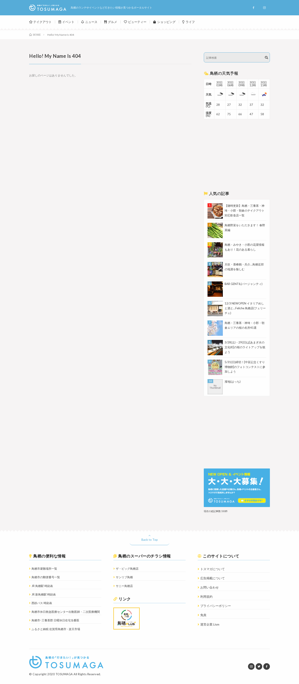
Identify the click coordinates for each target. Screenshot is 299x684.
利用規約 (206, 596)
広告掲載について (212, 578)
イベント (68, 22)
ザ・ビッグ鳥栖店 (127, 568)
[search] (266, 58)
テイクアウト (42, 22)
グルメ (112, 22)
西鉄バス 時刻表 (42, 603)
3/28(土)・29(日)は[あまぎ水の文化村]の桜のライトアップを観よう (245, 347)
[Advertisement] (237, 155)
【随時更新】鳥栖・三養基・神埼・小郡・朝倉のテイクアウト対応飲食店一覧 (244, 210)
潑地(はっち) (233, 381)
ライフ (190, 22)
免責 (203, 615)
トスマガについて (212, 569)
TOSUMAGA (64, 674)
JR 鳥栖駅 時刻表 (42, 586)
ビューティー (137, 22)
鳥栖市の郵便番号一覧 (46, 577)
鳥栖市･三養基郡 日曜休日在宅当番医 (55, 620)
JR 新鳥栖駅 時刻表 (44, 594)
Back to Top (149, 539)
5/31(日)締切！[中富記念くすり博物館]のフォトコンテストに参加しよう (245, 366)
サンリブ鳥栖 (124, 577)
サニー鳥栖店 (124, 586)
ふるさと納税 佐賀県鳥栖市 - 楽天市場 (56, 629)
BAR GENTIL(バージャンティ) (243, 284)
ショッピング (166, 22)
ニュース (91, 22)
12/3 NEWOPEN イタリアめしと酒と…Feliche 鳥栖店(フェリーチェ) (245, 308)
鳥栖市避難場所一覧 (44, 568)
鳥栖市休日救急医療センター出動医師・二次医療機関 (66, 611)
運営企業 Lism (209, 624)
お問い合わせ (209, 587)
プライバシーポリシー (215, 606)
